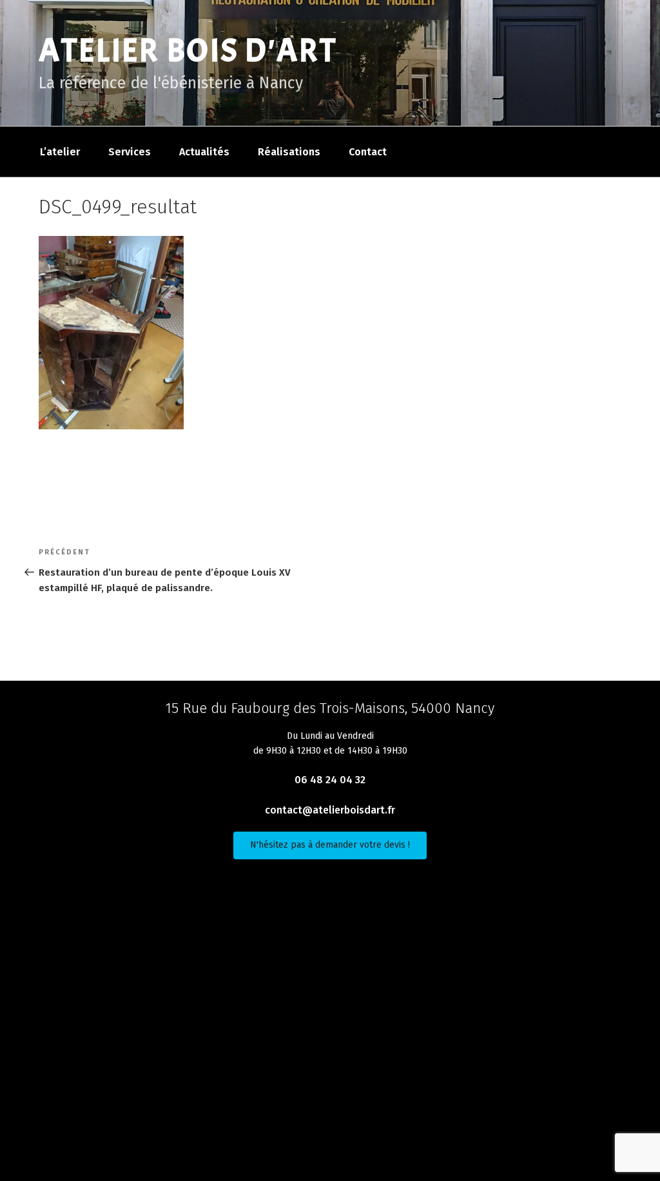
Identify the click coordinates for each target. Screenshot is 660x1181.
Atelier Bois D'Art (188, 50)
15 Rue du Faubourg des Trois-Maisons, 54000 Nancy (330, 708)
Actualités (204, 152)
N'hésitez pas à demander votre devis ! (330, 844)
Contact (368, 152)
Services (129, 152)
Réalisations (289, 152)
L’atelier (60, 152)
